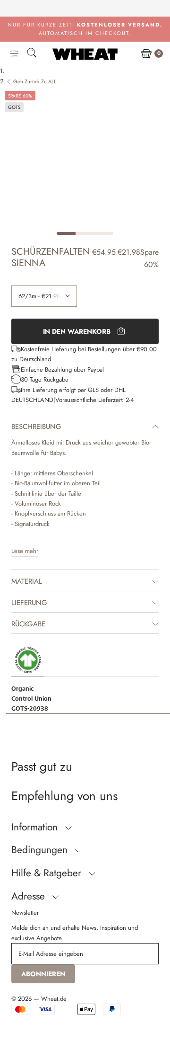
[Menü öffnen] (14, 54)
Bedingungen (40, 850)
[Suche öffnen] (31, 54)
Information (35, 827)
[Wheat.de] (85, 54)
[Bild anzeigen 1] (66, 233)
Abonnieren (43, 974)
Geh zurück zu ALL (34, 81)
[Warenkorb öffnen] (146, 54)
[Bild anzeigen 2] (85, 233)
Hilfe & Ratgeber (47, 873)
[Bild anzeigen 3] (103, 233)
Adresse (29, 896)
